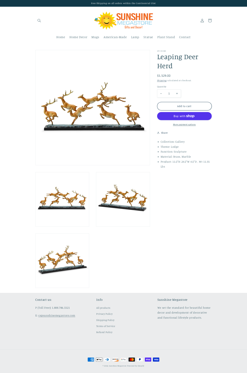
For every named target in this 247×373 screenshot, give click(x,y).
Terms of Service (105, 326)
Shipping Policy (105, 320)
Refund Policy (104, 332)
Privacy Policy (104, 313)
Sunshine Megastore (118, 366)
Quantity (161, 86)
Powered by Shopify (135, 366)
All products (103, 307)
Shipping (162, 80)
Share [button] (164, 132)
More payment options (184, 124)
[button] (39, 20)
